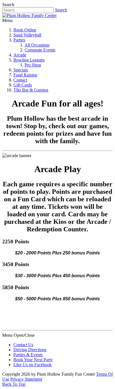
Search (61, 10)
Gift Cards (22, 85)
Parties (19, 40)
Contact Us (23, 344)
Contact (20, 80)
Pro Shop (33, 65)
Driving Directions (29, 349)
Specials (20, 70)
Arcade (19, 55)
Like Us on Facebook (32, 364)
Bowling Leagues (29, 60)
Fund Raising (25, 75)
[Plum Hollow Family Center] (29, 15)
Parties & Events (28, 354)
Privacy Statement (26, 379)
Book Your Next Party (33, 359)
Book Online (24, 30)
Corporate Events (40, 50)
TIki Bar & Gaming (30, 90)
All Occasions (37, 45)
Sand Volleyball (27, 35)
